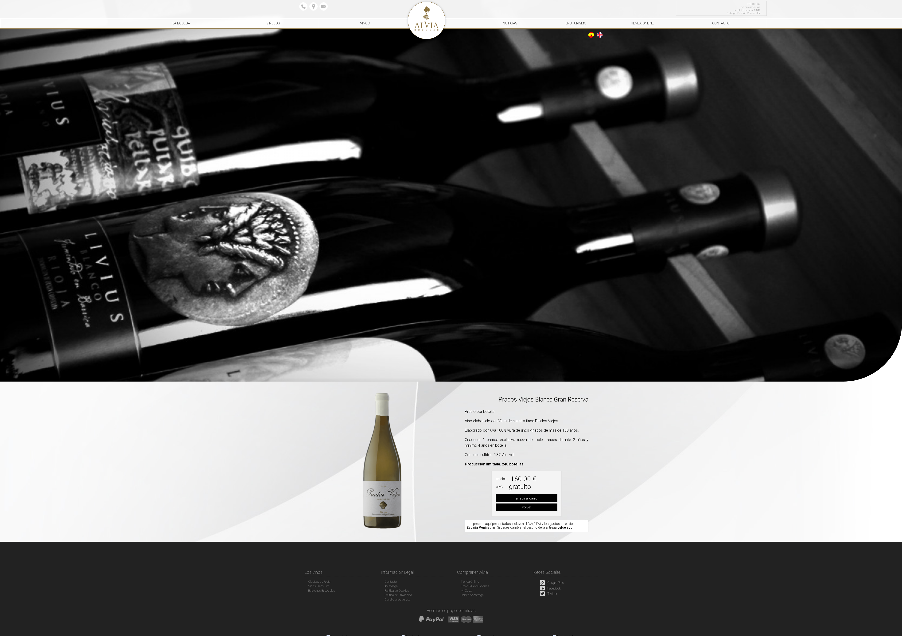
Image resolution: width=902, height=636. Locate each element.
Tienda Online (642, 23)
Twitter (552, 594)
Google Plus (555, 583)
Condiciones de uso (397, 599)
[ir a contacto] (313, 6)
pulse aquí (565, 527)
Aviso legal (391, 586)
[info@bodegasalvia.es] (324, 6)
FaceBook (554, 588)
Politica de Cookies (397, 590)
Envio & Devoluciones (475, 586)
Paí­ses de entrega (472, 595)
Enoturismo (575, 23)
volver (526, 507)
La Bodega (181, 23)
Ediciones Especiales (321, 590)
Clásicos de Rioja (319, 581)
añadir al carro (526, 498)
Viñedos (273, 23)
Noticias (510, 23)
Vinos (365, 23)
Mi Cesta (466, 590)
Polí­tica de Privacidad (398, 595)
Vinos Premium (318, 586)
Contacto (721, 23)
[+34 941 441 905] (303, 6)
